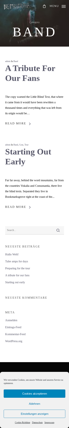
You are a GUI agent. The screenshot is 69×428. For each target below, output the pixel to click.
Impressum (49, 422)
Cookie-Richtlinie (22, 422)
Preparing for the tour (17, 268)
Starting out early (15, 282)
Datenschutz (37, 422)
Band (15, 61)
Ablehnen (34, 403)
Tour (26, 144)
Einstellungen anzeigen (34, 413)
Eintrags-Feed (13, 327)
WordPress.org (13, 341)
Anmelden (11, 320)
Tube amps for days (16, 261)
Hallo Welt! (12, 254)
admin (7, 61)
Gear (21, 144)
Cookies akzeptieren (34, 393)
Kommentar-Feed (15, 334)
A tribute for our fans (17, 275)
